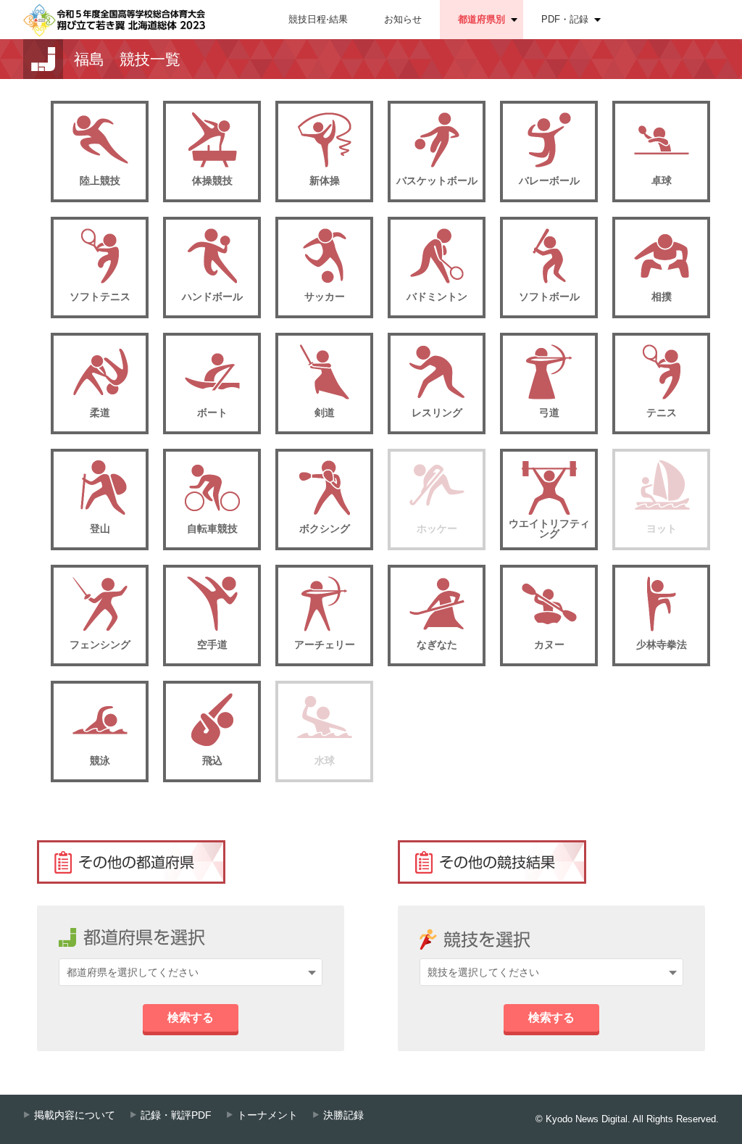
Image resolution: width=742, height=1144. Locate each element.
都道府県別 (481, 19)
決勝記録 (343, 1115)
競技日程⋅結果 (318, 19)
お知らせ (403, 19)
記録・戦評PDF (176, 1115)
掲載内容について (74, 1115)
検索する (190, 1017)
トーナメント (267, 1115)
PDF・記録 (564, 19)
